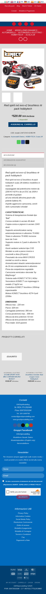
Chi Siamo (37, 6)
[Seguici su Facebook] (15, 425)
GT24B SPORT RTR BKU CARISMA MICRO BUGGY (11, 377)
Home (9, 30)
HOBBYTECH (17, 35)
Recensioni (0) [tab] (10, 165)
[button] (14, 24)
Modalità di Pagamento (27, 11)
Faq (23, 537)
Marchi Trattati (27, 6)
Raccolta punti (10, 6)
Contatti (14, 11)
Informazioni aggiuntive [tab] (15, 160)
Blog (18, 6)
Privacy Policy (23, 513)
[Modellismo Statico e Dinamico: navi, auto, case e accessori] (23, 17)
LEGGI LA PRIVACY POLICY (32, 484)
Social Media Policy (23, 519)
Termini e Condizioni (23, 534)
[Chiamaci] (27, 425)
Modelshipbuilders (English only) (23, 440)
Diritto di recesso (23, 525)
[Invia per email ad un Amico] (27, 142)
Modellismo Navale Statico (23, 437)
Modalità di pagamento (23, 528)
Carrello (22, 582)
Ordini (37, 582)
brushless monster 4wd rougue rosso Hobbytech (34, 377)
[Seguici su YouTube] (31, 425)
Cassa (30, 582)
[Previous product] (25, 39)
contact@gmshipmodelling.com (23, 416)
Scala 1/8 (30, 35)
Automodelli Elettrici (30, 33)
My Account (11, 582)
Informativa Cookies (23, 516)
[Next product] (20, 39)
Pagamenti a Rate (23, 540)
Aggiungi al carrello (23, 124)
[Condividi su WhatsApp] (19, 142)
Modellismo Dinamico (26, 30)
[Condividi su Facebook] (23, 142)
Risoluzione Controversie (23, 522)
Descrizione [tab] (9, 155)
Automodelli (9, 33)
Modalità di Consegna (23, 531)
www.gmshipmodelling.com (23, 419)
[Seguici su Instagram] (19, 425)
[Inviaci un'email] (23, 425)
